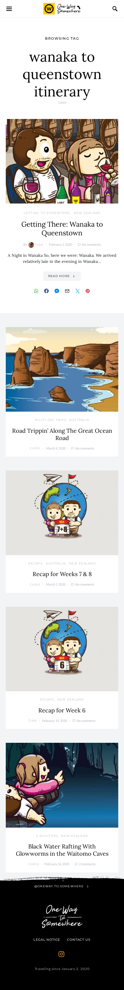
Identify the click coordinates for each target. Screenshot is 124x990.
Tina (39, 245)
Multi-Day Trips (50, 420)
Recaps (35, 563)
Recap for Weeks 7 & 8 (62, 574)
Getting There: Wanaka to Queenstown (62, 228)
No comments (91, 244)
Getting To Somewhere (47, 213)
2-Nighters (47, 836)
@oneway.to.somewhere (59, 886)
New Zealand (87, 213)
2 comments (87, 864)
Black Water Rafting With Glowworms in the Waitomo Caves (62, 850)
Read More (59, 276)
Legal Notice (46, 940)
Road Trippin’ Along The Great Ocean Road (62, 434)
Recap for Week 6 (62, 710)
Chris (35, 448)
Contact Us (78, 940)
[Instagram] (61, 954)
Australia (79, 420)
